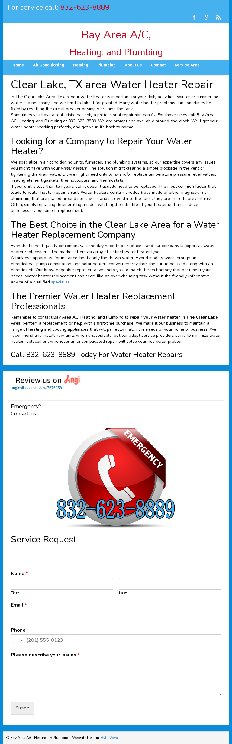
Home (18, 65)
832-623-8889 (84, 7)
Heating (80, 65)
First (15, 593)
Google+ (206, 17)
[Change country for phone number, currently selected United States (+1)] (17, 640)
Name (19, 573)
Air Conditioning (48, 65)
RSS (218, 17)
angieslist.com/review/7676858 (36, 388)
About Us (133, 65)
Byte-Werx (109, 737)
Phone (18, 630)
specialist (60, 282)
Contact (158, 65)
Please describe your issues (45, 655)
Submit (22, 708)
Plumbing (106, 65)
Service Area (187, 65)
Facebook (194, 17)
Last (123, 593)
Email (19, 605)
